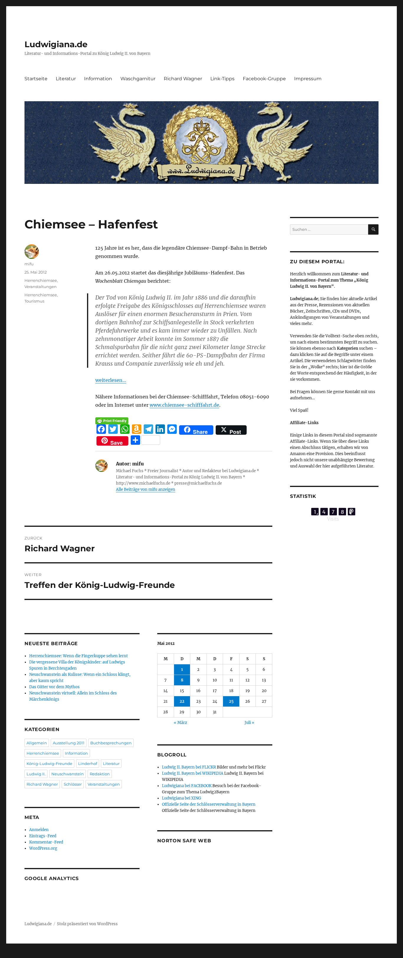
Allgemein (37, 742)
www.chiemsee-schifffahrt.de (184, 405)
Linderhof (87, 763)
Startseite (35, 78)
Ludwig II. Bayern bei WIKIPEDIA (192, 773)
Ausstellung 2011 (68, 742)
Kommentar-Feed (46, 842)
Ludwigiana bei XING (181, 798)
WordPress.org (43, 848)
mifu (29, 263)
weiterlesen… (110, 380)
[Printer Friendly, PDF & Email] (111, 420)
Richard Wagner (183, 78)
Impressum (308, 78)
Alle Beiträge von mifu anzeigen (145, 489)
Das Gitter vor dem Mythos (54, 686)
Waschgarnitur (137, 78)
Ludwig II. (36, 773)
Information (98, 78)
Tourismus (34, 301)
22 (182, 701)
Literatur (66, 78)
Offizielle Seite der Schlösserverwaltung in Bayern (208, 804)
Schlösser (73, 784)
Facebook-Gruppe (264, 78)
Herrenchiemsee (40, 280)
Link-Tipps (222, 78)
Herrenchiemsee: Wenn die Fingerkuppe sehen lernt (78, 655)
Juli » (249, 722)
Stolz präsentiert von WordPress (87, 923)
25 (231, 701)
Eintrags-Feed (42, 835)
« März (180, 722)
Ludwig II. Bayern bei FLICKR (189, 767)
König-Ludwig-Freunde (49, 763)
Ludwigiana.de (56, 44)
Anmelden (39, 829)
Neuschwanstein (67, 773)
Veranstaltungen (40, 286)
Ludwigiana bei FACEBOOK (187, 785)
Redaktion (100, 773)
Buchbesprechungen (111, 742)
